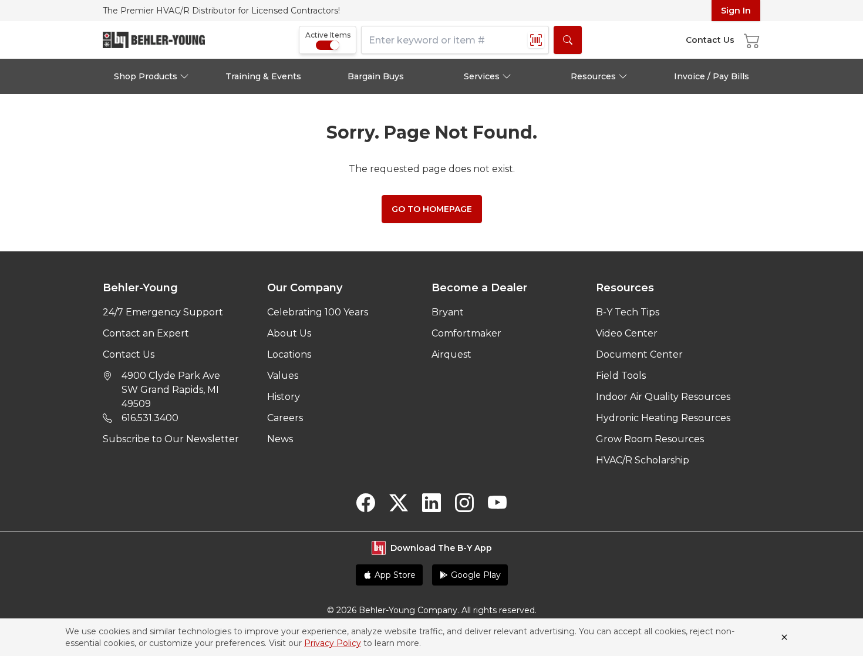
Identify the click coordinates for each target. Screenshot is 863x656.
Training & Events (263, 76)
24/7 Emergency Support (163, 312)
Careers (285, 417)
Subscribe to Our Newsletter (171, 439)
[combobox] (455, 40)
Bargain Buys (376, 76)
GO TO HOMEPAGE (432, 209)
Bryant (448, 312)
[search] (568, 40)
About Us (289, 333)
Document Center (639, 354)
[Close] (784, 637)
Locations (289, 354)
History (283, 396)
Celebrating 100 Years (317, 312)
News (280, 439)
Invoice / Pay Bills (711, 76)
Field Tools (621, 375)
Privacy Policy (332, 643)
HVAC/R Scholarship (642, 460)
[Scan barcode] (536, 40)
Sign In (736, 10)
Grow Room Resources (650, 439)
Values (282, 375)
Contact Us (128, 354)
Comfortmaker (466, 333)
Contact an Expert (146, 333)
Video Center (627, 333)
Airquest (451, 354)
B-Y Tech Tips (627, 312)
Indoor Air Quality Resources (663, 396)
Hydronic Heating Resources (663, 417)
